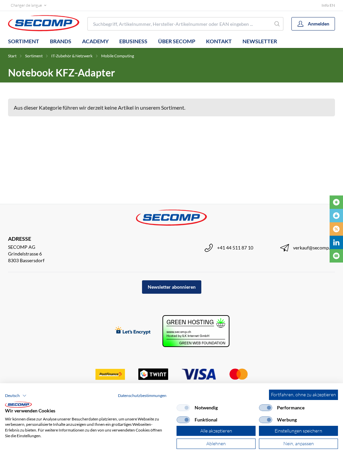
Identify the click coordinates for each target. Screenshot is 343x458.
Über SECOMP (176, 41)
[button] (15, 395)
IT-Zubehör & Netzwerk (71, 55)
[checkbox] (183, 407)
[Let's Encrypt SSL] (133, 331)
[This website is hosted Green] (195, 331)
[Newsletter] (336, 256)
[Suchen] (277, 24)
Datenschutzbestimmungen (142, 395)
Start (12, 55)
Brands (60, 41)
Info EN (328, 5)
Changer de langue (26, 5)
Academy (95, 41)
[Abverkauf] (336, 229)
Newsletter (260, 41)
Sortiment (23, 41)
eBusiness (133, 41)
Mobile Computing (117, 55)
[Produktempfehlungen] (336, 215)
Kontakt (219, 41)
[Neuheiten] (336, 202)
